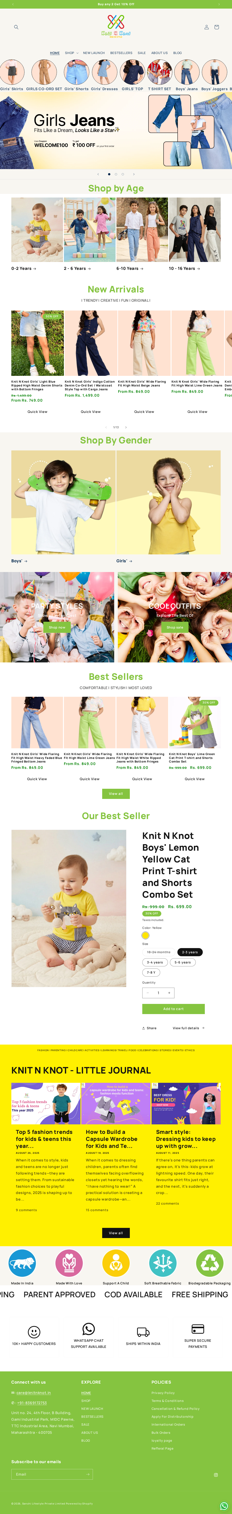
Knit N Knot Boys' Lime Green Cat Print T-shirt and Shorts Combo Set (192, 758)
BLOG (85, 1440)
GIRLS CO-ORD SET (44, 88)
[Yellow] (145, 935)
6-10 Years (127, 268)
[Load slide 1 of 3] (109, 174)
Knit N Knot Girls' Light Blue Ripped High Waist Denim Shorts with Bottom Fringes (37, 385)
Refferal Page (163, 1448)
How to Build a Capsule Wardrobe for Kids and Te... (112, 1138)
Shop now (57, 627)
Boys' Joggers (214, 88)
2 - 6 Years (75, 268)
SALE (85, 1424)
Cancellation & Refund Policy (176, 1408)
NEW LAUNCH (92, 1408)
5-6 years (183, 962)
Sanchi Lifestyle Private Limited (43, 1503)
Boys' (17, 560)
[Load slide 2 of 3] (116, 174)
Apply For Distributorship (173, 1416)
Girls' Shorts (77, 88)
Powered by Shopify (79, 1503)
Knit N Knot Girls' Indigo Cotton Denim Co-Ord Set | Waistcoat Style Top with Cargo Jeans (90, 385)
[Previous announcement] (13, 4)
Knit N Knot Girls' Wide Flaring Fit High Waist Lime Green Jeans (197, 383)
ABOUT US (89, 1432)
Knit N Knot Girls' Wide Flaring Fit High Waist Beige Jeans (142, 383)
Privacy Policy (163, 1393)
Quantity (148, 982)
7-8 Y (151, 972)
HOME (86, 1393)
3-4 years (155, 962)
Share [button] (151, 1028)
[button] (16, 27)
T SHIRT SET (159, 88)
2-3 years (190, 952)
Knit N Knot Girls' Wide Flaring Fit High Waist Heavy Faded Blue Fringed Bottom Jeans (36, 758)
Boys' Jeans (187, 88)
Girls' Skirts (11, 88)
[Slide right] (126, 427)
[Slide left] (106, 427)
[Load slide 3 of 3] (122, 174)
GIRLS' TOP (132, 88)
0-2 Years (21, 268)
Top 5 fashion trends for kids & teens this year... (44, 1138)
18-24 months (161, 953)
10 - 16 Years (182, 268)
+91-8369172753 (32, 1402)
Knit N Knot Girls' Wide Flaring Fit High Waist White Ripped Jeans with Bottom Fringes (140, 758)
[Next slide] (134, 174)
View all (116, 793)
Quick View (38, 411)
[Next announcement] (219, 4)
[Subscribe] (88, 1474)
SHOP (85, 1401)
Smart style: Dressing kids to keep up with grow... (186, 1138)
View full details (186, 1028)
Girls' (122, 560)
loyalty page (162, 1440)
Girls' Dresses (104, 88)
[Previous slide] (98, 174)
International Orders (168, 1424)
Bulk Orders (161, 1432)
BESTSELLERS (92, 1416)
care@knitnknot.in (34, 1392)
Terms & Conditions (168, 1401)
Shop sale (175, 627)
